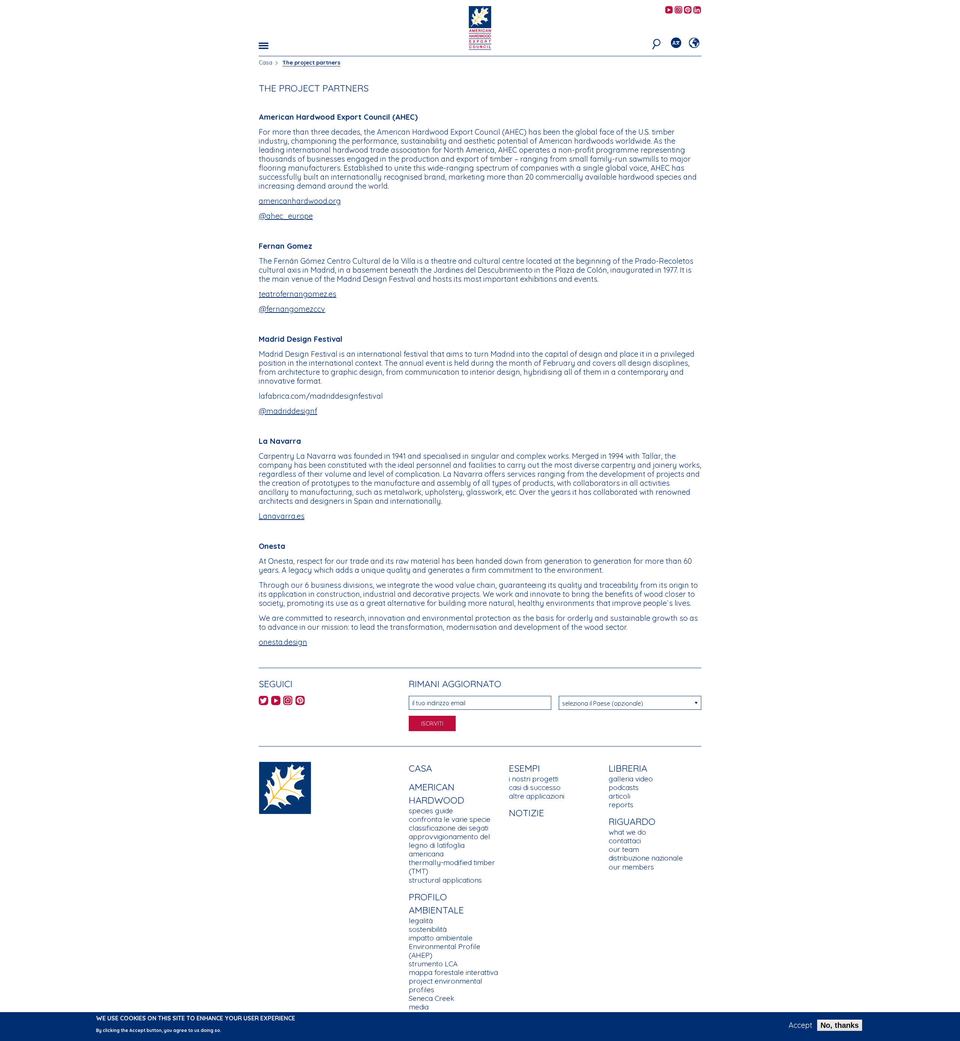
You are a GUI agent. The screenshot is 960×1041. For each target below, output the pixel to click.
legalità (421, 920)
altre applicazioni (536, 796)
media (419, 1006)
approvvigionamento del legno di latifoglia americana (449, 845)
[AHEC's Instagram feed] (678, 10)
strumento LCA (433, 963)
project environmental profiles (445, 985)
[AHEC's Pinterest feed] (688, 10)
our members (631, 866)
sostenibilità (428, 929)
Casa (265, 62)
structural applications (445, 880)
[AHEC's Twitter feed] (263, 701)
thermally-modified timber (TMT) (452, 867)
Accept (800, 1025)
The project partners (311, 62)
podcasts (624, 787)
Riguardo (632, 821)
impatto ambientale (440, 937)
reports (621, 804)
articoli (619, 796)
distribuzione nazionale (646, 857)
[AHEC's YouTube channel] (669, 10)
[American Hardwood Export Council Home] (480, 27)
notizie (526, 813)
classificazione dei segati (448, 827)
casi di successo (535, 787)
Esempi (524, 768)
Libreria (628, 768)
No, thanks (839, 1025)
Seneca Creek (431, 998)
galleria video (631, 778)
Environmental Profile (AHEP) (444, 951)
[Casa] (285, 787)
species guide (431, 810)
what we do (627, 832)
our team (624, 849)
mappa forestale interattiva (453, 972)
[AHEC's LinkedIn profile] (697, 10)
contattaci (625, 840)
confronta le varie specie (449, 819)
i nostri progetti (533, 778)
